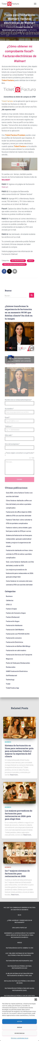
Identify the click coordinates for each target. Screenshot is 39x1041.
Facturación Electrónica (14, 642)
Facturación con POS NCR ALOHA (17, 634)
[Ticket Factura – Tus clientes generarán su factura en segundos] (11, 3)
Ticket (8, 684)
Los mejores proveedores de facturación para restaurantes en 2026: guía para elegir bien (19, 573)
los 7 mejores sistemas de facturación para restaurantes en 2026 (17, 873)
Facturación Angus (12, 621)
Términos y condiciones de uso (19, 1038)
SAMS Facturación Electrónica (17, 671)
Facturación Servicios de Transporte (19, 655)
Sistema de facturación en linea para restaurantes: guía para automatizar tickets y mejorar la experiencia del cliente (19, 751)
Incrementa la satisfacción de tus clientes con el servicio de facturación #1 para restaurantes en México (19, 935)
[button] (36, 999)
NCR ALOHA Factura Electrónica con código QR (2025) (19, 982)
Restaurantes (10, 667)
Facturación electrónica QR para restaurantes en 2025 (20, 967)
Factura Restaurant (18, 260)
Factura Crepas (11, 609)
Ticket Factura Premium (15, 135)
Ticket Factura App (12, 688)
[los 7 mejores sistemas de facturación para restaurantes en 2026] (19, 853)
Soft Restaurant (11, 675)
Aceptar (19, 1021)
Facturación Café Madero (15, 630)
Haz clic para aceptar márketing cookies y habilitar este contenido (19, 360)
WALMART (6, 180)
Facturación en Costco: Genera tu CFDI (19, 948)
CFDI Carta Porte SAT (19, 928)
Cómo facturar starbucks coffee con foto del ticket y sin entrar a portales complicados (19, 504)
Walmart (5, 187)
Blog (19, 915)
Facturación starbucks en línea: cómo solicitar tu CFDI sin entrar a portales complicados (19, 554)
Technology (10, 680)
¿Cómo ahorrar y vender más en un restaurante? (19, 921)
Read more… (14, 775)
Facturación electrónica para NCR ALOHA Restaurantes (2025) (19, 989)
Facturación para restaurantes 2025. (19, 961)
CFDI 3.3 (30, 260)
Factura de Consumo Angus (16, 613)
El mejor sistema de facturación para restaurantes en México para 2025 (19, 974)
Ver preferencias (19, 1033)
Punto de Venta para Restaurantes (14, 264)
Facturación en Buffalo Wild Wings (18, 646)
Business (9, 596)
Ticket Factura (8, 80)
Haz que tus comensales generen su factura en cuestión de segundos (19, 908)
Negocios (9, 659)
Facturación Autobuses (14, 625)
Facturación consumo (14, 638)
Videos (19, 942)
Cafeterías (9, 600)
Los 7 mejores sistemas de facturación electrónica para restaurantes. (19, 954)
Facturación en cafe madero (16, 650)
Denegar (19, 1027)
